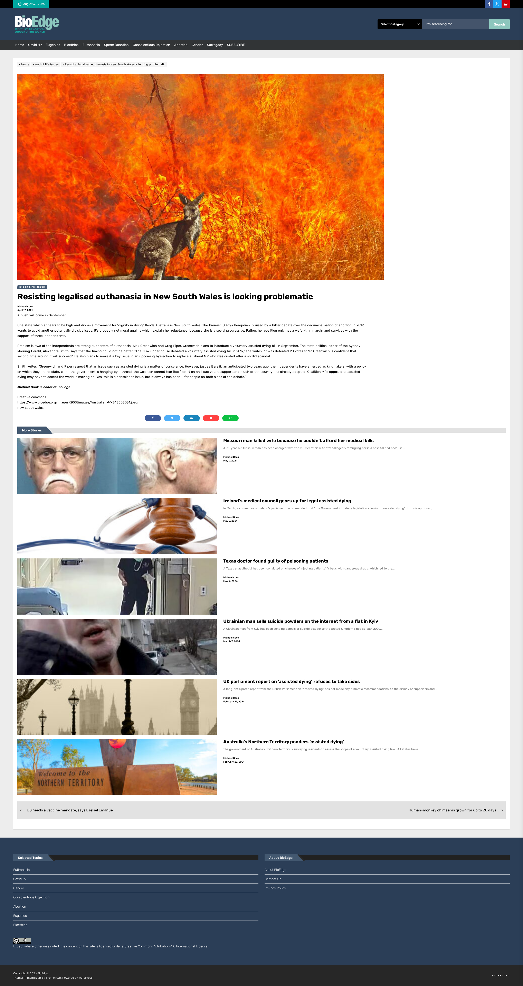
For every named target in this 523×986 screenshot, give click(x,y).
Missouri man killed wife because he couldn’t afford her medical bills (299, 440)
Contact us (273, 879)
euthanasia (91, 45)
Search (499, 24)
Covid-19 (35, 45)
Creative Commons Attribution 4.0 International (159, 946)
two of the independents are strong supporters (71, 346)
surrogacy (215, 45)
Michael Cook (25, 306)
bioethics (71, 45)
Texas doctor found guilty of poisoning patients (276, 561)
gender (197, 45)
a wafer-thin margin (307, 330)
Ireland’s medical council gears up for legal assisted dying (287, 501)
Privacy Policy (275, 888)
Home (19, 45)
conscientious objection (151, 45)
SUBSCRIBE (236, 45)
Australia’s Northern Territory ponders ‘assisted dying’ (283, 741)
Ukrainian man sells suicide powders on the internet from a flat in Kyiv (300, 621)
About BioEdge (275, 870)
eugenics (53, 45)
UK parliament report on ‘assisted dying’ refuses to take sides (291, 681)
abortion (181, 45)
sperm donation (116, 45)
